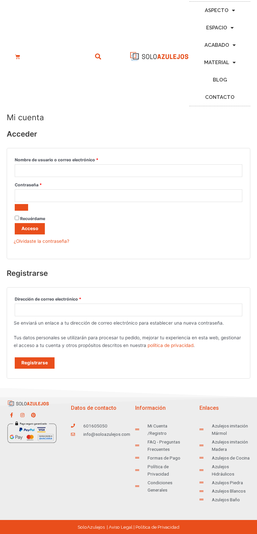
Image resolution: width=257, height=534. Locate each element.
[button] (98, 56)
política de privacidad (170, 345)
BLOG (220, 80)
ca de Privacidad (157, 527)
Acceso (29, 228)
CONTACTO (220, 97)
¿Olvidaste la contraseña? (41, 241)
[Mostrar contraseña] (21, 207)
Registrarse (34, 362)
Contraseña (39, 184)
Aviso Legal (121, 527)
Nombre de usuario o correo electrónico (68, 159)
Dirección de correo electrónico (59, 298)
